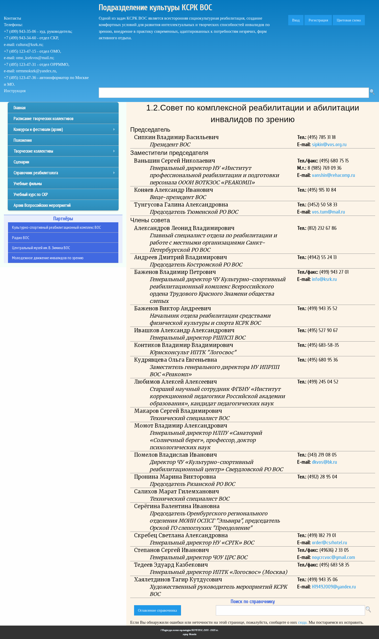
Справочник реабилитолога (65, 174)
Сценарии (21, 162)
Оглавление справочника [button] (157, 610)
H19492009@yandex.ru (334, 587)
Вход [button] (296, 20)
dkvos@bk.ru (324, 462)
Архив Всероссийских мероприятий (42, 205)
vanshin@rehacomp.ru (333, 175)
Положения (23, 140)
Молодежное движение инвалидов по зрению (48, 257)
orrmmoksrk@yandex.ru (36, 71)
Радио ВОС (20, 237)
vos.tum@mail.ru (328, 212)
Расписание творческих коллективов (43, 118)
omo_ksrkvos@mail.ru (34, 58)
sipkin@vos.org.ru (329, 144)
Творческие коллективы (65, 152)
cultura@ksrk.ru (29, 44)
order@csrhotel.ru (329, 543)
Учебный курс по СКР (31, 194)
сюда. (303, 622)
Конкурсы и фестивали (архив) (65, 130)
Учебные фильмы (28, 183)
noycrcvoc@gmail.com (333, 557)
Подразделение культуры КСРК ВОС (155, 7)
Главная (20, 108)
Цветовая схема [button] (349, 20)
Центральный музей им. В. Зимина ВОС (41, 247)
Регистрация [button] (318, 20)
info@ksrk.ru (324, 279)
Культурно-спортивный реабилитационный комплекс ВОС (56, 227)
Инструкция (15, 91)
